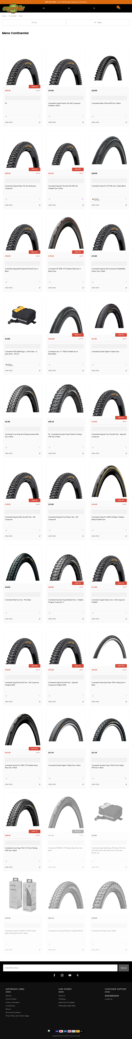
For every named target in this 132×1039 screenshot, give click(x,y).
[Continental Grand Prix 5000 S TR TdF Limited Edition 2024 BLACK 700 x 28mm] (22, 894)
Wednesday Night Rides (67, 1006)
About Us (62, 996)
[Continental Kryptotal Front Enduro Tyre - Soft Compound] (66, 481)
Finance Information (12, 1002)
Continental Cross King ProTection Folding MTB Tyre (65, 931)
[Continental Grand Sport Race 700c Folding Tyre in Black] (109, 646)
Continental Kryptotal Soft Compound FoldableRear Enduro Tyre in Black (108, 270)
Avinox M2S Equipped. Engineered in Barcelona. (66, 2)
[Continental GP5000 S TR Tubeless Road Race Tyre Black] (66, 812)
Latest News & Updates (67, 1002)
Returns (8, 1009)
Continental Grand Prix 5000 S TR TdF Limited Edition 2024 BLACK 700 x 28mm (20, 932)
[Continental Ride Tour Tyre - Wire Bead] (22, 563)
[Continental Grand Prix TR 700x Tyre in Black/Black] (109, 150)
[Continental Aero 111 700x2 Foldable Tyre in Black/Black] (66, 315)
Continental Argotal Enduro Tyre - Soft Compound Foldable (108, 601)
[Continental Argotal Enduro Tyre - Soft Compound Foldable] (109, 563)
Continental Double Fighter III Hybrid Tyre (105, 351)
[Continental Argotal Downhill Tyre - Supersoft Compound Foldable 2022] (66, 646)
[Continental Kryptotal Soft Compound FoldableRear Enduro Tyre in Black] (109, 232)
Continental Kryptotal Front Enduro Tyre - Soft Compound (63, 518)
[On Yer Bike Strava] (77, 975)
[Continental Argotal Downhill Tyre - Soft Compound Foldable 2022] (22, 646)
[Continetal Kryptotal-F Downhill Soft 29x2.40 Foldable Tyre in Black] (66, 150)
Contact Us (108, 999)
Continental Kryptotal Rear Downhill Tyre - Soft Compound (20, 518)
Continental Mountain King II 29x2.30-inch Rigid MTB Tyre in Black (108, 767)
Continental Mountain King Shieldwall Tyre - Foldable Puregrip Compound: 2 (65, 601)
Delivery (8, 996)
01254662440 (112, 996)
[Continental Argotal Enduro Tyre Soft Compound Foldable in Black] (66, 67)
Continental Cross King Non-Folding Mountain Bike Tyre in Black (22, 435)
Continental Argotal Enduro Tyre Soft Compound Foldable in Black (64, 105)
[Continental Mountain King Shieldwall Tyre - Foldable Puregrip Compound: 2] (66, 563)
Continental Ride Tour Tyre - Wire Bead (18, 600)
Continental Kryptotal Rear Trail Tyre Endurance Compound (20, 187)
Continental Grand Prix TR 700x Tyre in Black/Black (109, 186)
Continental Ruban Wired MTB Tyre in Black (106, 103)
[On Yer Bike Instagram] (62, 975)
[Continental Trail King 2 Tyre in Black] (109, 894)
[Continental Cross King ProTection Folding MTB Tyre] (66, 894)
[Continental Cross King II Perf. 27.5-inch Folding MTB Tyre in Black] (22, 812)
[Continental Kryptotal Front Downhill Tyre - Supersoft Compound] (109, 398)
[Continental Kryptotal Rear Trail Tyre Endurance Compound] (22, 150)
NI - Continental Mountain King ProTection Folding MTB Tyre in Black (65, 435)
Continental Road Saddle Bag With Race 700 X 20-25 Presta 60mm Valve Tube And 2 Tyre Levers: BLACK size (109, 850)
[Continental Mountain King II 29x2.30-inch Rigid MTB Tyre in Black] (109, 729)
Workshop (62, 999)
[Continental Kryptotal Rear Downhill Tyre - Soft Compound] (22, 481)
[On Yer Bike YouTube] (70, 975)
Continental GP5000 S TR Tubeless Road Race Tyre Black (65, 849)
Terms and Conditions (13, 1012)
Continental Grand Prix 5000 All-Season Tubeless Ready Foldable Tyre (108, 518)
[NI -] (22, 67)
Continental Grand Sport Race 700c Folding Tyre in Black (109, 684)
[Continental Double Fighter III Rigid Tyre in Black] (66, 729)
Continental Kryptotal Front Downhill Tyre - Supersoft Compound (109, 435)
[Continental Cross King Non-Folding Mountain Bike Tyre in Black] (22, 398)
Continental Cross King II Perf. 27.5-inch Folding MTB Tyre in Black (21, 849)
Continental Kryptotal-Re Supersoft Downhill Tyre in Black (21, 270)
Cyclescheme (10, 1006)
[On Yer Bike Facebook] (54, 975)
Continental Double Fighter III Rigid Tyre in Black (64, 765)
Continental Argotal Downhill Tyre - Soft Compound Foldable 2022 (22, 684)
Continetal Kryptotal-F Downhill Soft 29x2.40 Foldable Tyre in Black (63, 187)
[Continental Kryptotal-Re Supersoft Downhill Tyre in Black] (22, 232)
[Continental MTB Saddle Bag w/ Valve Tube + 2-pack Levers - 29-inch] (22, 315)
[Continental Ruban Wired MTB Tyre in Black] (109, 67)
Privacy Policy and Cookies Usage (17, 1016)
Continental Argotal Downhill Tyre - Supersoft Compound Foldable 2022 (63, 684)
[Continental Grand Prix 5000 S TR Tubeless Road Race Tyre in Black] (22, 729)
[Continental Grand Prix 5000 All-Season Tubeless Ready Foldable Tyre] (109, 481)
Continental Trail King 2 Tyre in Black (104, 931)
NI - (6, 103)
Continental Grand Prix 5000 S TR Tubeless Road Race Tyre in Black (21, 767)
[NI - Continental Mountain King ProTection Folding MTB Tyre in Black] (66, 398)
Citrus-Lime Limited (74, 1036)
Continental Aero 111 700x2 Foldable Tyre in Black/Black (63, 353)
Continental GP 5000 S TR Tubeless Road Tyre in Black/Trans (64, 270)
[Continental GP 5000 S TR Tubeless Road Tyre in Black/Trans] (66, 232)
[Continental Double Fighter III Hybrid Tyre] (109, 315)
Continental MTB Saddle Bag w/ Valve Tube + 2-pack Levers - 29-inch (21, 353)
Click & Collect (11, 999)
